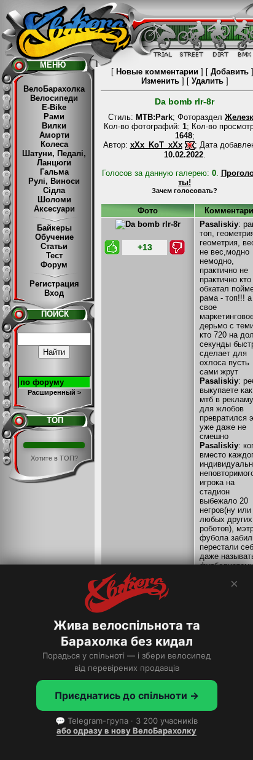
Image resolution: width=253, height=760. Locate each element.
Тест (54, 255)
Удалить (208, 80)
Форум (54, 264)
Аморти (54, 135)
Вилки (54, 125)
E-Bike (54, 107)
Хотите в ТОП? (54, 458)
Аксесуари (54, 208)
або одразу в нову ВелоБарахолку (126, 730)
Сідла (54, 190)
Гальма (54, 171)
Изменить (160, 80)
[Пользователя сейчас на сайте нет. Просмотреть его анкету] (190, 144)
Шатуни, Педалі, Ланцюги (54, 158)
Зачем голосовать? (184, 190)
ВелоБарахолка (54, 88)
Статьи (54, 246)
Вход (54, 293)
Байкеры (54, 227)
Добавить (230, 71)
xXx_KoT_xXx (156, 144)
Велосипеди (54, 98)
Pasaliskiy (219, 224)
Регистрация (54, 283)
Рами (54, 116)
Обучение (54, 237)
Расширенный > (54, 392)
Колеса (54, 144)
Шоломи (54, 199)
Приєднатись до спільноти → (127, 695)
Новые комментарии (157, 71)
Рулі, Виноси (54, 181)
